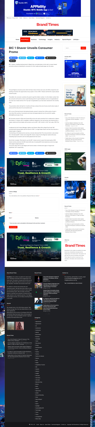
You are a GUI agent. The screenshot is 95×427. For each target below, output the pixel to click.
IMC (36, 366)
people (36, 392)
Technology (42, 39)
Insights (50, 39)
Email (10, 217)
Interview (37, 375)
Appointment (38, 321)
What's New (38, 418)
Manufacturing (38, 382)
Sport (36, 401)
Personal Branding (39, 395)
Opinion (37, 388)
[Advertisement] (34, 78)
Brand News (24, 39)
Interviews (37, 377)
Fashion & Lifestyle (39, 356)
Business (34, 39)
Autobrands (38, 328)
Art (36, 325)
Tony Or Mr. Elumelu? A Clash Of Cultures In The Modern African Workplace (51, 278)
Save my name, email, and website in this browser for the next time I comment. (27, 223)
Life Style (37, 379)
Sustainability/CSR (39, 408)
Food (36, 360)
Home (20, 17)
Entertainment (38, 347)
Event (36, 349)
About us (25, 17)
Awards (37, 332)
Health (36, 362)
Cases (36, 341)
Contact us (48, 17)
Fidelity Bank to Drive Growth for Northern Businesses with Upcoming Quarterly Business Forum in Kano (74, 140)
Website (37, 217)
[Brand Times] (47, 24)
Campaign (37, 338)
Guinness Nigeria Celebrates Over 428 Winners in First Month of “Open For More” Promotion (74, 124)
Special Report (66, 39)
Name (10, 212)
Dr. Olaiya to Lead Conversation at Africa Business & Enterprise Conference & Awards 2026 (75, 135)
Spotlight (37, 405)
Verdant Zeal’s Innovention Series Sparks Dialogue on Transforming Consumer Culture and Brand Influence (75, 129)
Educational (38, 343)
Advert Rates (31, 17)
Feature (37, 358)
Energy (37, 345)
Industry (57, 39)
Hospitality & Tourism (40, 364)
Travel (36, 412)
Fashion (37, 351)
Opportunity (38, 390)
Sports (36, 403)
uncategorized (38, 416)
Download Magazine (40, 17)
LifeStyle (76, 39)
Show (36, 397)
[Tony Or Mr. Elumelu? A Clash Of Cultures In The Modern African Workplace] (38, 279)
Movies (37, 384)
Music (36, 386)
